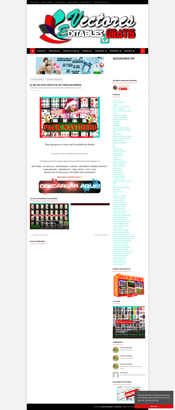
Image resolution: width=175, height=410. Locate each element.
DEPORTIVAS (117, 126)
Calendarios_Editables (120, 115)
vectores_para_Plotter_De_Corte (123, 251)
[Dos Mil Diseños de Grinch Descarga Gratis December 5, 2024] (90, 204)
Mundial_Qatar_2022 (119, 166)
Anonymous (124, 372)
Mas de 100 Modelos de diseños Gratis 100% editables (128, 329)
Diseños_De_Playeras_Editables (122, 136)
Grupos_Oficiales (118, 153)
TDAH (114, 183)
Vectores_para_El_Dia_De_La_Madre (124, 236)
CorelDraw (116, 123)
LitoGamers (118, 407)
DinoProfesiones (118, 134)
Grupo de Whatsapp (73, 2)
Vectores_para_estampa (120, 243)
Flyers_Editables (118, 149)
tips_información (118, 192)
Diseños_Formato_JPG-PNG (121, 138)
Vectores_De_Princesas (120, 217)
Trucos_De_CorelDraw (119, 196)
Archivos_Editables (37, 79)
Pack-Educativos (118, 170)
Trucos (115, 194)
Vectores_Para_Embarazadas (122, 240)
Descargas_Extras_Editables (121, 130)
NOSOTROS (128, 51)
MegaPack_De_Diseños (120, 162)
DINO (114, 132)
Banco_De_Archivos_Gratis (121, 106)
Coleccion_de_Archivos (120, 117)
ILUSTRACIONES (118, 155)
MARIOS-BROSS (118, 160)
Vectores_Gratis (118, 228)
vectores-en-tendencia (120, 262)
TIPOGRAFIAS (99, 51)
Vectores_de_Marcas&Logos (122, 215)
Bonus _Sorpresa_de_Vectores (122, 111)
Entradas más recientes (40, 235)
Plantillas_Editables (119, 177)
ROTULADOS (53, 51)
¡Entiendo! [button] (154, 406)
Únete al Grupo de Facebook (101, 2)
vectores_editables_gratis (121, 226)
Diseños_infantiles (118, 140)
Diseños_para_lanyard (120, 143)
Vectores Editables (126, 348)
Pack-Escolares (117, 172)
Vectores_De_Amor (119, 202)
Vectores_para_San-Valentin (121, 253)
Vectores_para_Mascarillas (121, 247)
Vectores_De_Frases (119, 213)
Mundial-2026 (117, 168)
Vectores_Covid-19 (118, 200)
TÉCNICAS (85, 51)
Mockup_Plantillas (118, 164)
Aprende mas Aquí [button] (151, 400)
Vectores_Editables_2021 (121, 223)
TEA (114, 185)
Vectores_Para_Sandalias (121, 255)
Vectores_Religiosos (119, 260)
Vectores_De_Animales (120, 204)
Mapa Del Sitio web (86, 2)
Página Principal (34, 2)
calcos (115, 113)
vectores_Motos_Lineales (121, 230)
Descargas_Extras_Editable (121, 128)
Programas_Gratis (118, 179)
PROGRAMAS (114, 51)
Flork (114, 147)
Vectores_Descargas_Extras (121, 221)
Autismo (115, 104)
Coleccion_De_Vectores (120, 119)
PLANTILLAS (41, 51)
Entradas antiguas (101, 235)
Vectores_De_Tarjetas (119, 219)
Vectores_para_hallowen (120, 245)
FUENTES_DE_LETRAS (120, 151)
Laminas (115, 158)
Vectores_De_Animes (119, 206)
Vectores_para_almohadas (121, 232)
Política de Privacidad (47, 2)
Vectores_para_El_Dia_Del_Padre (123, 238)
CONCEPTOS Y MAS (70, 51)
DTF (114, 145)
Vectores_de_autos (119, 209)
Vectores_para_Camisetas (121, 234)
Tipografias (116, 189)
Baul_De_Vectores (118, 109)
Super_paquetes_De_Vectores (122, 181)
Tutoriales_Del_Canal (119, 198)
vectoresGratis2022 (119, 264)
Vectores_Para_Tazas (119, 257)
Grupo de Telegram (60, 2)
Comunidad (116, 121)
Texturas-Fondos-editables (121, 187)
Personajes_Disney (118, 175)
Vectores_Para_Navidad (54, 79)
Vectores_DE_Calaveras (120, 211)
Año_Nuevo (116, 100)
